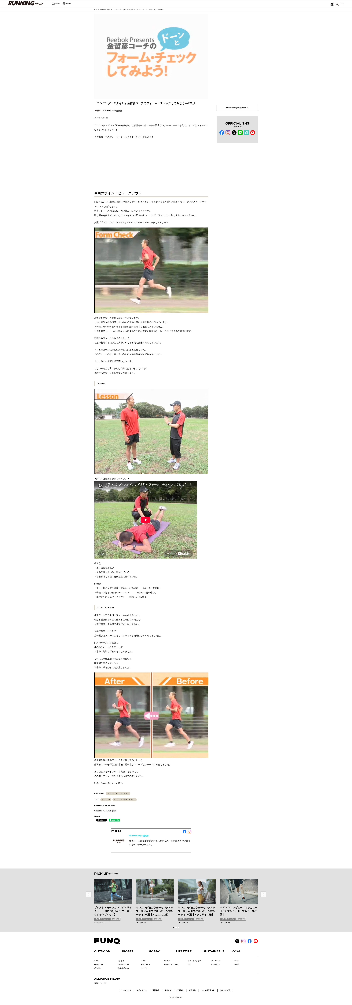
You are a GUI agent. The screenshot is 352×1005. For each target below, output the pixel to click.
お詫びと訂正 (225, 990)
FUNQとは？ (126, 990)
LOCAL (236, 951)
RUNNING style (105, 9)
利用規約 (192, 990)
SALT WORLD (216, 961)
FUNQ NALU (145, 965)
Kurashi (103, 983)
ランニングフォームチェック (118, 793)
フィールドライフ (194, 961)
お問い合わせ (142, 990)
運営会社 (155, 990)
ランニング (106, 800)
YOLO (96, 983)
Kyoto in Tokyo (123, 968)
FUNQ (96, 961)
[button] (88, 894)
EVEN (236, 961)
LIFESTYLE (184, 951)
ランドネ (121, 961)
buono (236, 965)
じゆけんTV (215, 965)
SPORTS (115, 919)
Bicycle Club (98, 965)
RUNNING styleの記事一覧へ (237, 108)
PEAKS (143, 961)
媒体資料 (168, 990)
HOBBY (154, 951)
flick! (189, 965)
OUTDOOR (102, 951)
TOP (95, 9)
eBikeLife (97, 968)
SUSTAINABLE (213, 951)
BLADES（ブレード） (172, 965)
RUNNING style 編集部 (139, 836)
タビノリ (144, 968)
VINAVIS (167, 961)
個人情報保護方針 (208, 990)
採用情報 (180, 990)
